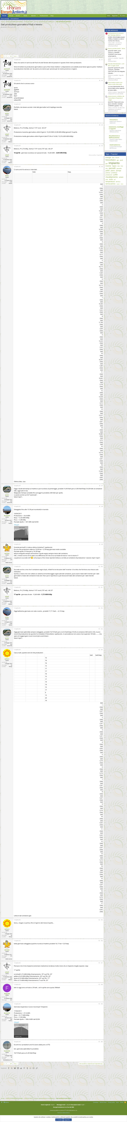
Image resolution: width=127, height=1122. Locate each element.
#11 (102, 587)
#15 (102, 920)
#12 (102, 608)
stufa (111, 179)
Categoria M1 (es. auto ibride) (115, 94)
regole (118, 184)
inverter (108, 166)
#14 (102, 649)
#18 (102, 984)
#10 (102, 566)
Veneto (10, 183)
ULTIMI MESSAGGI (111, 30)
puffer (115, 175)
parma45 (4, 27)
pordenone (9, 76)
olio (106, 168)
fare (113, 157)
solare (121, 177)
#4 (102, 125)
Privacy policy (111, 1102)
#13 (102, 629)
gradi (121, 160)
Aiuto (117, 1102)
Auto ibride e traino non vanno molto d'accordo (115, 83)
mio (122, 166)
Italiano (7, 1102)
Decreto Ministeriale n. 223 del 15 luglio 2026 (116, 64)
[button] (21, 15)
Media (25, 15)
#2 (102, 80)
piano (113, 171)
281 (11, 56)
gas (118, 160)
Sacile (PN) (9, 121)
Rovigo (10, 666)
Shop (51, 15)
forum (117, 157)
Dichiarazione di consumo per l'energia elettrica (116, 34)
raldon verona (8, 562)
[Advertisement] (52, 41)
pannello (119, 168)
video (122, 184)
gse (106, 163)
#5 (102, 145)
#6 (102, 166)
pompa (118, 171)
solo (106, 179)
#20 (102, 1041)
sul (115, 179)
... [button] (8, 56)
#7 (102, 485)
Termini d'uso (103, 1102)
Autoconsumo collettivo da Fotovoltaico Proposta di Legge (116, 98)
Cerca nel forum (15, 18)
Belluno (10, 142)
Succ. (15, 56)
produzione (108, 175)
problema (114, 173)
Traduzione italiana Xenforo (63, 1112)
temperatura (110, 181)
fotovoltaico (110, 160)
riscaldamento (111, 177)
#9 (102, 544)
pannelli (112, 168)
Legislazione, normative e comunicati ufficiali (114, 45)
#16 (102, 940)
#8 (102, 506)
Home (121, 1102)
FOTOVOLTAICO (112, 61)
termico (118, 181)
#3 (102, 104)
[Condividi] (100, 60)
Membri (33, 15)
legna (114, 166)
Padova (10, 523)
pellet (107, 171)
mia (118, 166)
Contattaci (95, 1102)
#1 (102, 59)
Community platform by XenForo (63, 1110)
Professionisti (44, 15)
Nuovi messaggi (5, 18)
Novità (18, 15)
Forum (4, 15)
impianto (114, 163)
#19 (102, 1004)
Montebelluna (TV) (7, 1060)
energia (108, 157)
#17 (102, 963)
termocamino (110, 184)
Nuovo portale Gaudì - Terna (116, 48)
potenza (107, 173)
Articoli (11, 15)
